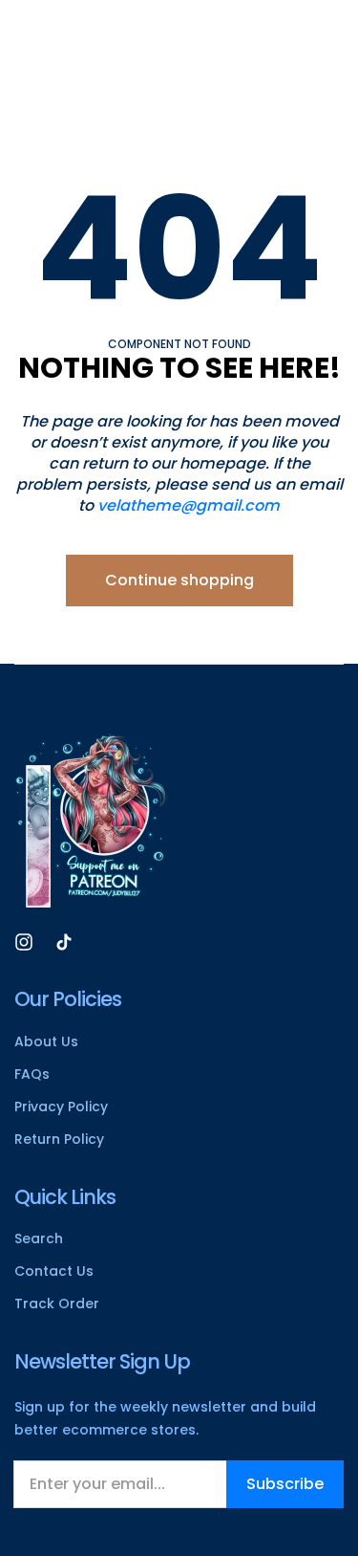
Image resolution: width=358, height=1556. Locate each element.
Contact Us (54, 1271)
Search (38, 1238)
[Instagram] (23, 941)
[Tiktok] (64, 941)
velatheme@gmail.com (188, 505)
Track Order (56, 1303)
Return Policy (59, 1139)
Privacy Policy (61, 1106)
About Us (46, 1041)
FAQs (32, 1074)
